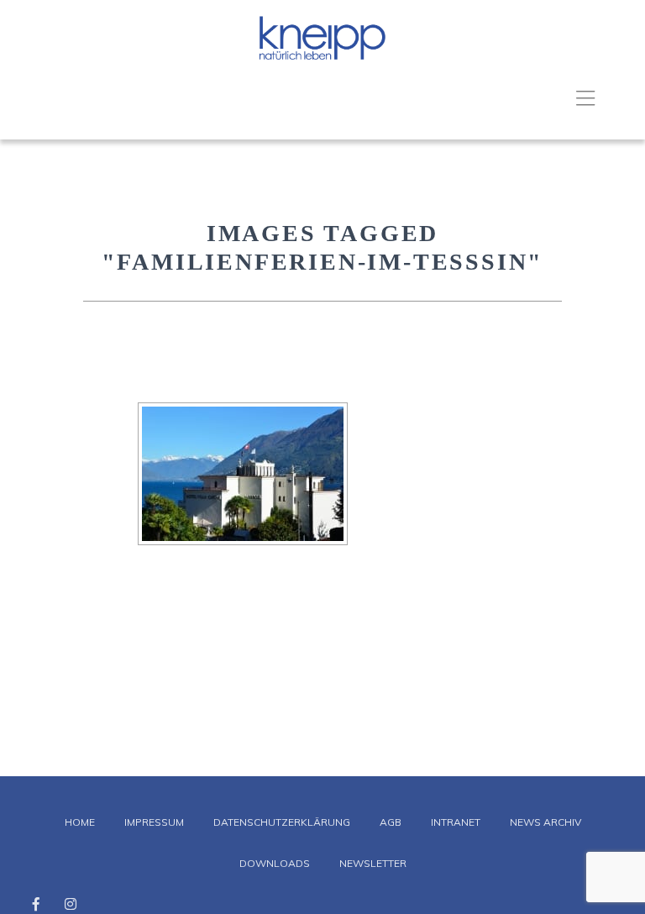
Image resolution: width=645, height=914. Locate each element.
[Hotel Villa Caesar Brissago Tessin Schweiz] (242, 474)
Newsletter (372, 863)
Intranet (455, 822)
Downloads (274, 863)
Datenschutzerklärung (281, 822)
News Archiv (545, 822)
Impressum (154, 822)
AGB (390, 822)
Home (80, 822)
